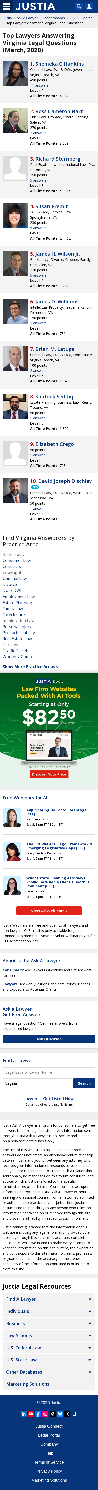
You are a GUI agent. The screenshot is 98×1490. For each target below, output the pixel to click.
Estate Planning (17, 602)
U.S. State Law (21, 1360)
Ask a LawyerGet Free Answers (22, 1011)
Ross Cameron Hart (59, 111)
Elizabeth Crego (54, 444)
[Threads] (53, 1414)
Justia (7, 18)
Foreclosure (14, 614)
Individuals (17, 1311)
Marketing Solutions (28, 1384)
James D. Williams (57, 301)
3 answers (38, 323)
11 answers (39, 85)
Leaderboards (53, 18)
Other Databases (24, 1372)
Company (49, 1444)
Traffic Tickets (16, 650)
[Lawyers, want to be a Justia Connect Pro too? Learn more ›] (34, 487)
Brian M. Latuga (55, 349)
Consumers (13, 970)
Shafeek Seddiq (54, 396)
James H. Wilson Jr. (57, 253)
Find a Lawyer (18, 1060)
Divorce (10, 584)
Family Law (13, 608)
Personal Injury (17, 626)
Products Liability (19, 632)
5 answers (38, 180)
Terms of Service (49, 1462)
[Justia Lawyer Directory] (75, 1414)
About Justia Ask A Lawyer (31, 961)
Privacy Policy (49, 1471)
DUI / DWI (12, 590)
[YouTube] (31, 1414)
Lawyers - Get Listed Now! (49, 1098)
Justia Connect (49, 1426)
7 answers (38, 132)
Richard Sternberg (57, 158)
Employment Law (19, 596)
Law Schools (19, 1335)
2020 (74, 18)
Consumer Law (17, 560)
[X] (67, 1414)
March (87, 18)
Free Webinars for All (26, 798)
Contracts (12, 566)
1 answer (37, 418)
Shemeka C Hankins (59, 63)
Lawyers (10, 984)
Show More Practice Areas (29, 666)
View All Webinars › (49, 910)
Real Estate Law (17, 638)
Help (49, 1453)
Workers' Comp (17, 656)
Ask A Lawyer (27, 18)
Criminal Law (15, 578)
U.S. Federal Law (23, 1348)
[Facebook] (38, 1414)
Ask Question (49, 1038)
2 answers (38, 370)
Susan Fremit (51, 206)
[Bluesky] (60, 1414)
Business (15, 1323)
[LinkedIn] (24, 1414)
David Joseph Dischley (65, 481)
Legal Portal (49, 1435)
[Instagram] (45, 1414)
